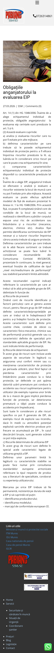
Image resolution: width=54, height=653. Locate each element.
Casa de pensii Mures (18, 545)
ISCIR (9, 548)
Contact (10, 648)
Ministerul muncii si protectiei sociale (27, 529)
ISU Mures (12, 537)
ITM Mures (12, 533)
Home (9, 599)
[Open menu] (37, 2)
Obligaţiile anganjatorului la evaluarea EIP (19, 92)
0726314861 (44, 16)
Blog (8, 640)
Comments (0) (33, 106)
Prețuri (10, 636)
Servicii (10, 603)
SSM (20, 106)
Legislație (11, 644)
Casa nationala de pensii (19, 541)
